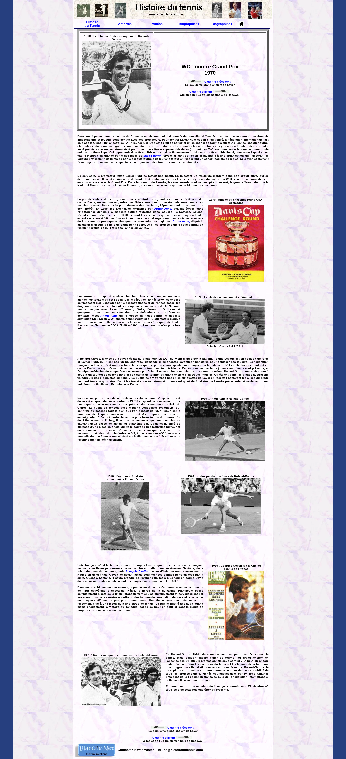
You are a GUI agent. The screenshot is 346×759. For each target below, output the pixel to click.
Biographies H (190, 24)
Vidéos (157, 24)
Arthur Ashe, (163, 208)
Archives (125, 24)
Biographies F (222, 24)
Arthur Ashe (109, 315)
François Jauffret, (138, 571)
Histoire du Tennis (92, 23)
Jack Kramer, (152, 155)
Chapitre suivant (201, 91)
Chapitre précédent (217, 81)
